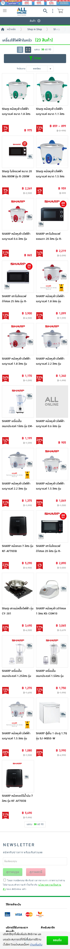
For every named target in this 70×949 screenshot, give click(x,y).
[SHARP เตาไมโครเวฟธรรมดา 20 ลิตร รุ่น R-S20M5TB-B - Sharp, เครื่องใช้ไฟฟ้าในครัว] (52, 214)
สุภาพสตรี (36, 872)
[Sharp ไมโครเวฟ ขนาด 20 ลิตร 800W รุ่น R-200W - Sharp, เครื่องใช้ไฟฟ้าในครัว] (18, 152)
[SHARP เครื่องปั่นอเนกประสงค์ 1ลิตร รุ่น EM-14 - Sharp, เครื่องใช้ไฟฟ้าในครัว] (18, 401)
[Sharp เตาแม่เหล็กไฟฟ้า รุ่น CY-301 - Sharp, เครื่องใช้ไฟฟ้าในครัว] (18, 589)
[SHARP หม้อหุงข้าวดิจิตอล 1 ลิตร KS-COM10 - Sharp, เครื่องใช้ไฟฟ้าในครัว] (52, 589)
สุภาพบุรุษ (12, 872)
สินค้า (33, 21)
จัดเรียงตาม (21, 68)
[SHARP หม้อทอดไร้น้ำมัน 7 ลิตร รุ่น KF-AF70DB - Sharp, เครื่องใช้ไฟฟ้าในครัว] (18, 776)
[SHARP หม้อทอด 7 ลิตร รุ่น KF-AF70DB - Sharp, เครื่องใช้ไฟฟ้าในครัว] (18, 526)
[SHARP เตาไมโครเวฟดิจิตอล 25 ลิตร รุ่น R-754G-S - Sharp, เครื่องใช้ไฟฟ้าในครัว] (18, 277)
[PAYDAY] (35, 2)
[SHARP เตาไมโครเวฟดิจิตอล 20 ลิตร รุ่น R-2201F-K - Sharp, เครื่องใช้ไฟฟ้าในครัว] (52, 526)
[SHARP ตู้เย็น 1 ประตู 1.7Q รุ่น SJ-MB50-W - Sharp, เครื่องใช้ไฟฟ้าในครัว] (52, 714)
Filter (37, 58)
